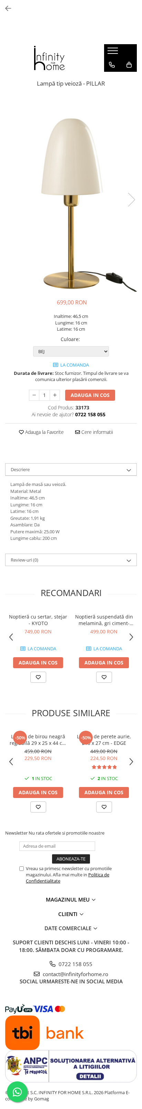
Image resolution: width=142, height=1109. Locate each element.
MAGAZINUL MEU (68, 899)
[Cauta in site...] (112, 79)
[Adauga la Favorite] (38, 677)
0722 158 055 (74, 964)
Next (131, 200)
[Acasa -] (49, 58)
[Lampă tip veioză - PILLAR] (71, 193)
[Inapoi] (5, 8)
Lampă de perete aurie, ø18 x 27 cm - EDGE (104, 739)
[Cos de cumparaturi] (129, 65)
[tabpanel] (71, 193)
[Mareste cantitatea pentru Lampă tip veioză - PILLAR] (55, 395)
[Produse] (114, 53)
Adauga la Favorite (44, 432)
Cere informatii (96, 432)
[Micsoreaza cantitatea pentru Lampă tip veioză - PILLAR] (34, 395)
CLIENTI (68, 914)
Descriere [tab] (20, 469)
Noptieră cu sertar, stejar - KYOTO (38, 619)
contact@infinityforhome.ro (74, 974)
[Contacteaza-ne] (112, 65)
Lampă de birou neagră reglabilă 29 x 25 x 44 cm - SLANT (38, 739)
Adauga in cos (90, 395)
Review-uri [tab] (24, 560)
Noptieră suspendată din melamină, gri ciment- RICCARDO (104, 619)
